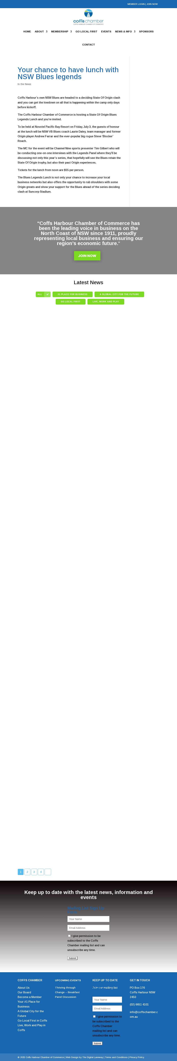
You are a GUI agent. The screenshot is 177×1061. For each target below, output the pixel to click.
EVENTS (106, 31)
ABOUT (39, 31)
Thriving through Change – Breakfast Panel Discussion (67, 992)
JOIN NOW (152, 4)
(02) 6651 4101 (139, 1004)
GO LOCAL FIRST (86, 31)
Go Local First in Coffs (32, 1020)
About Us (24, 987)
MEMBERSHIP (59, 31)
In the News (24, 84)
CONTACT (88, 44)
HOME (27, 31)
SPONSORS (146, 31)
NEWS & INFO (123, 31)
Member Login (136, 4)
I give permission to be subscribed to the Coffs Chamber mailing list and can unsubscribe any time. (107, 1026)
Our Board (24, 992)
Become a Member (30, 997)
